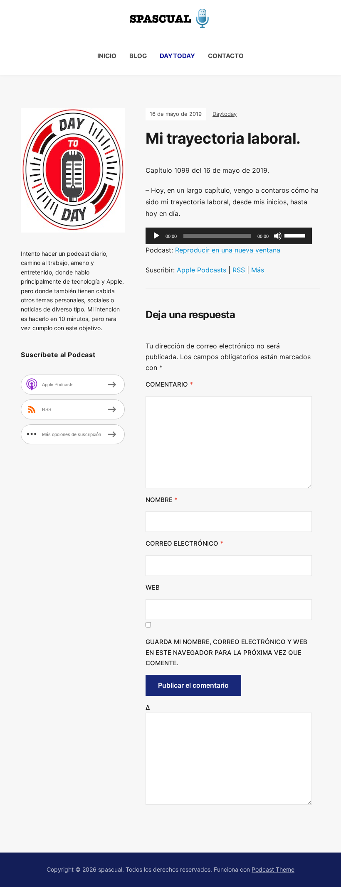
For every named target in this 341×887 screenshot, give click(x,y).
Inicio (106, 56)
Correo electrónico (184, 543)
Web (153, 587)
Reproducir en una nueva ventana (227, 250)
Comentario (169, 384)
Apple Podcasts (201, 270)
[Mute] (278, 236)
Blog (138, 56)
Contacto (226, 56)
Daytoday (177, 56)
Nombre (162, 500)
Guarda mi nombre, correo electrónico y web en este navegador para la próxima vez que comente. (226, 652)
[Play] (156, 236)
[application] (229, 236)
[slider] (296, 235)
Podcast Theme (273, 869)
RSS (238, 270)
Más (257, 270)
